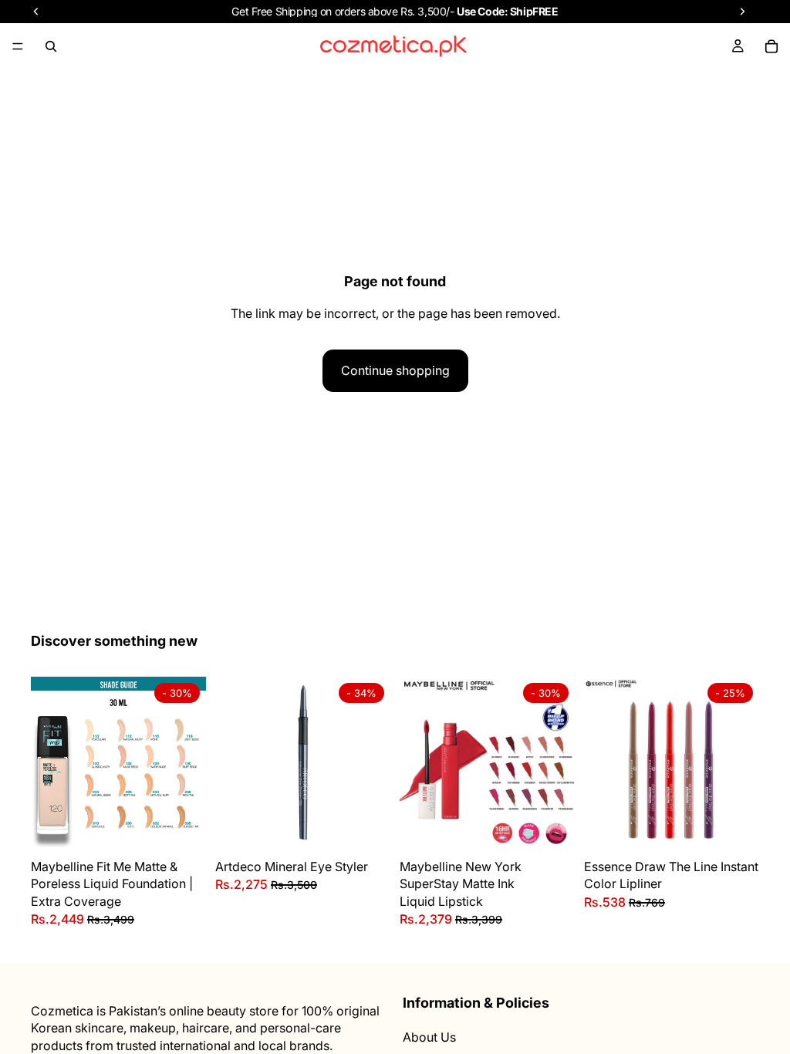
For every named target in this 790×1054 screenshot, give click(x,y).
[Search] (51, 46)
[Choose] (182, 828)
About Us (429, 1037)
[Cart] (771, 46)
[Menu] (17, 46)
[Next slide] (189, 764)
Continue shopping (395, 370)
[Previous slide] (48, 764)
